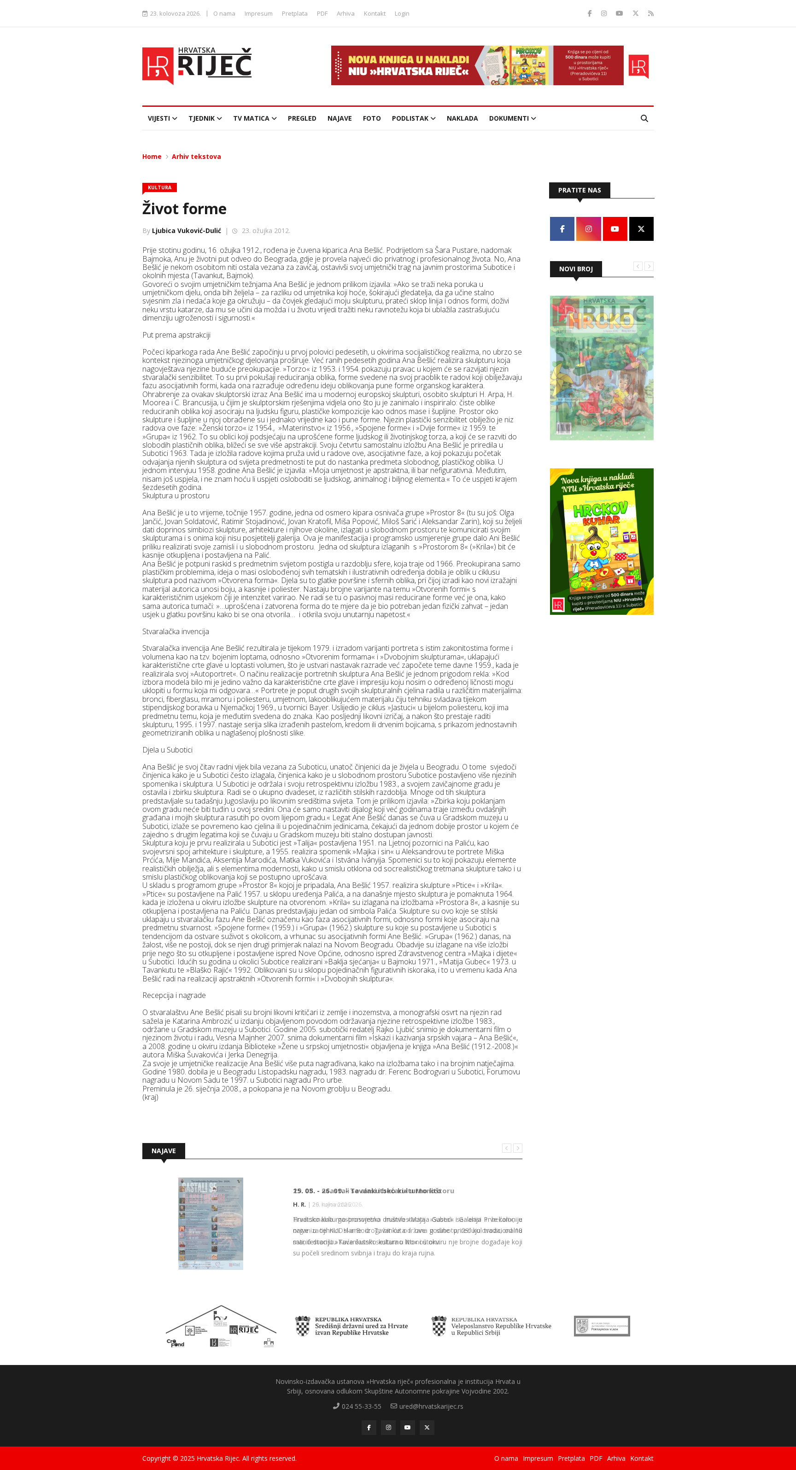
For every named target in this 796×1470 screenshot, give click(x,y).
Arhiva (346, 13)
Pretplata (295, 13)
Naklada (462, 118)
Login (402, 13)
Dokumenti (510, 118)
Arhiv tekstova (196, 156)
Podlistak (411, 118)
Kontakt (375, 13)
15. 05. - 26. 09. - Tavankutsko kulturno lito (367, 1190)
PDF (322, 13)
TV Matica (252, 118)
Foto (372, 118)
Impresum (259, 13)
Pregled (302, 118)
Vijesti (160, 118)
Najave (340, 118)
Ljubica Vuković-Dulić (186, 230)
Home (152, 156)
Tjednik (202, 118)
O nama (224, 13)
